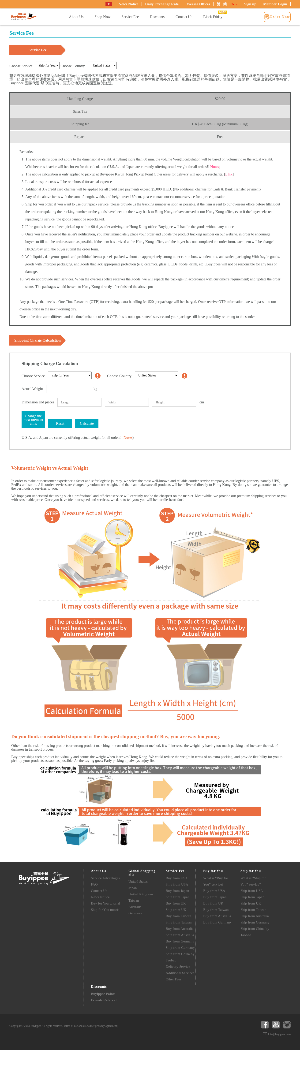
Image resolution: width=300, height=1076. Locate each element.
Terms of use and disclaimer (79, 1026)
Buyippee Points (103, 994)
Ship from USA (177, 884)
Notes (214, 167)
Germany (135, 913)
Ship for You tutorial (105, 910)
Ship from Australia (180, 935)
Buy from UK (176, 903)
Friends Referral (103, 1000)
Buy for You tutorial (105, 903)
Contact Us (99, 891)
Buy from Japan (177, 891)
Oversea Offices (197, 4)
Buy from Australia (180, 929)
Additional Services (180, 973)
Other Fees (173, 979)
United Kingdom (140, 894)
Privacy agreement (106, 1026)
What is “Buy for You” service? (215, 881)
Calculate (87, 423)
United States (138, 881)
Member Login (275, 4)
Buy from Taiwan (178, 916)
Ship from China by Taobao (180, 957)
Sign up (250, 4)
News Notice (128, 4)
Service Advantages (105, 878)
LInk (228, 174)
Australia (135, 907)
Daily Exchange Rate (162, 4)
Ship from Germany (180, 947)
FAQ (94, 884)
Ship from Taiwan (179, 922)
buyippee (23, 16)
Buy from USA (177, 878)
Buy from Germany (180, 941)
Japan (132, 888)
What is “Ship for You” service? (253, 881)
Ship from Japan (178, 897)
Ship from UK (176, 910)
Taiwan (133, 900)
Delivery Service (178, 966)
